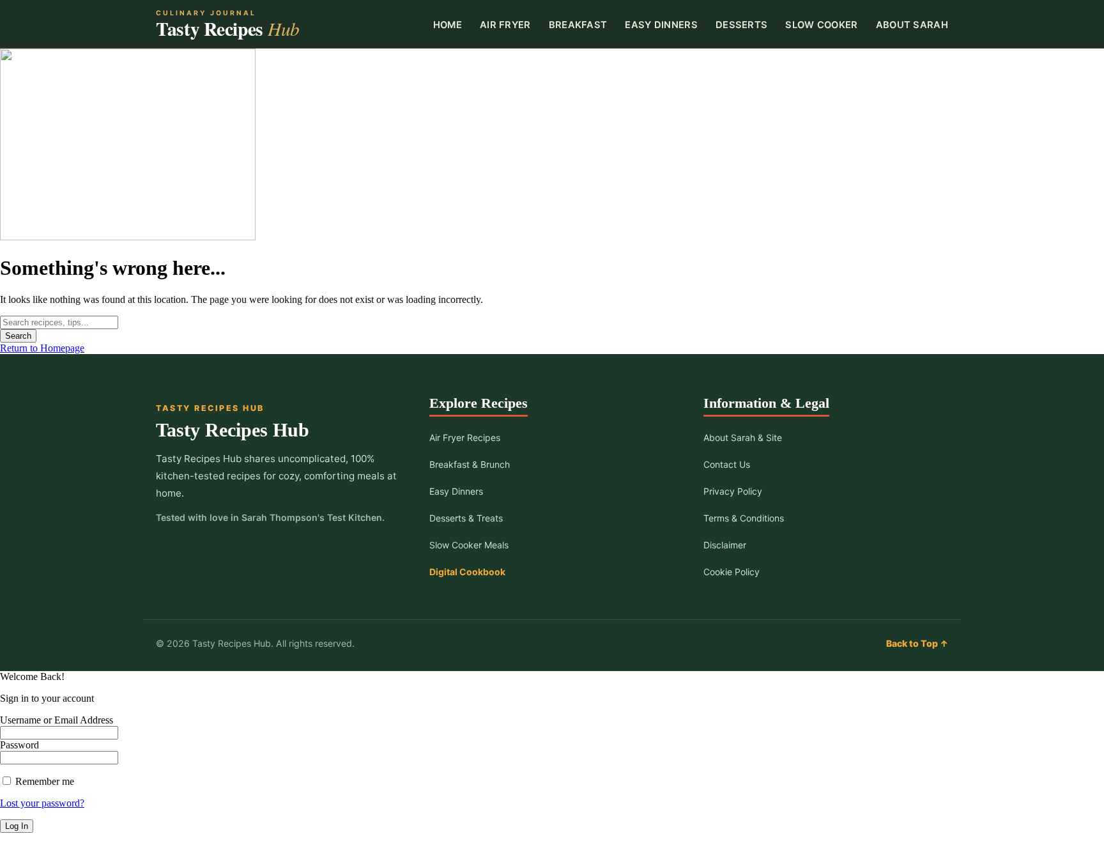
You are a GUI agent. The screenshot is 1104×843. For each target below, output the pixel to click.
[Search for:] (59, 321)
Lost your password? (42, 803)
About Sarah (912, 25)
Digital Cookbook (467, 571)
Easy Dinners (661, 25)
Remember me (43, 781)
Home (447, 25)
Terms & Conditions (743, 518)
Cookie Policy (731, 571)
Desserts (741, 25)
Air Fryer (505, 25)
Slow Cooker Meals (469, 544)
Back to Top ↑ (917, 643)
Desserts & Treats (466, 518)
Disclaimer (724, 544)
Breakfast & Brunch (469, 464)
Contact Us (726, 464)
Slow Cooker (821, 25)
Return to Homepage (42, 348)
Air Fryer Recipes (464, 437)
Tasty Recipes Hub (232, 430)
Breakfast (578, 25)
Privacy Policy (732, 491)
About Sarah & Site (742, 437)
